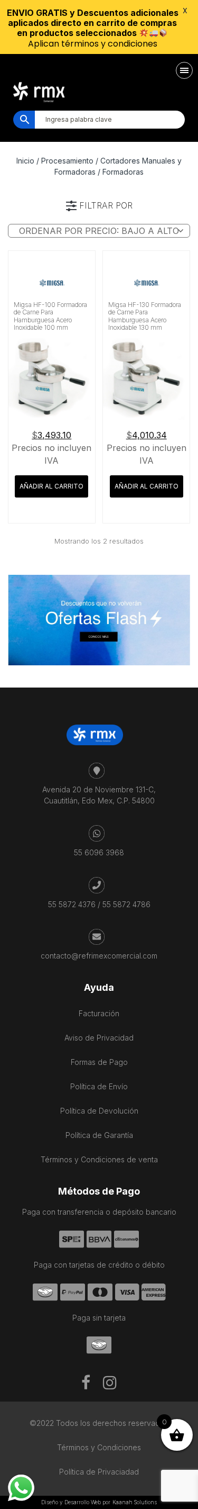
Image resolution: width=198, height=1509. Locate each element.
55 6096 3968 (99, 852)
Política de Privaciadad (99, 1471)
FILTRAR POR (106, 205)
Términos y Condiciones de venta (99, 1159)
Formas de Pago (99, 1062)
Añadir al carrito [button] (51, 486)
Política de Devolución (99, 1110)
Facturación (99, 1013)
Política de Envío (99, 1086)
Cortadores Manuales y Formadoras (118, 166)
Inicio (25, 160)
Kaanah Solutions (134, 1502)
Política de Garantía (99, 1135)
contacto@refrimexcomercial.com (99, 955)
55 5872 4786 (126, 904)
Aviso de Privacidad (99, 1037)
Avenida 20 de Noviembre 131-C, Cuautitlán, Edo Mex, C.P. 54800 (99, 795)
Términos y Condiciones (99, 1447)
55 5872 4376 (72, 904)
